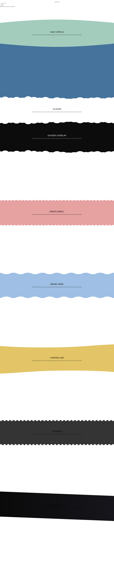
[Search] (113, 2)
